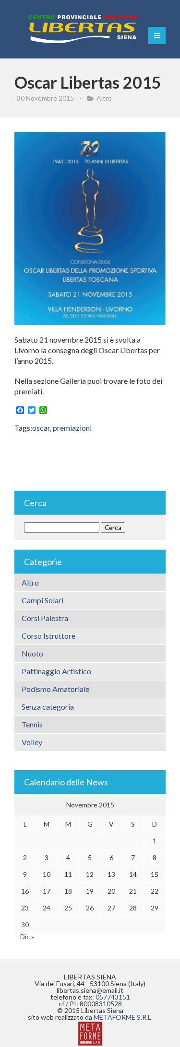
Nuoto (32, 653)
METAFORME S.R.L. (123, 1017)
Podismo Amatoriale (55, 688)
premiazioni (72, 427)
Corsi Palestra (45, 617)
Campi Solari (42, 600)
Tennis (32, 724)
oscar (41, 427)
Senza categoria (48, 706)
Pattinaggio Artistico (56, 671)
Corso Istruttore (48, 635)
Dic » (27, 936)
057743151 (113, 997)
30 (25, 924)
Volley (32, 742)
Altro (104, 98)
